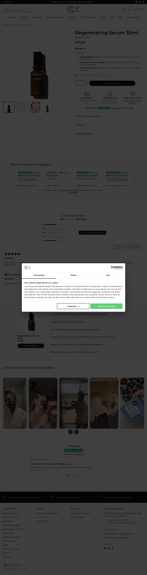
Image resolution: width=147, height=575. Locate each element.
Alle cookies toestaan (106, 306)
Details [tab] (73, 275)
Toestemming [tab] (39, 275)
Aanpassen (71, 306)
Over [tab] (108, 275)
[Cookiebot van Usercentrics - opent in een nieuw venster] (113, 267)
